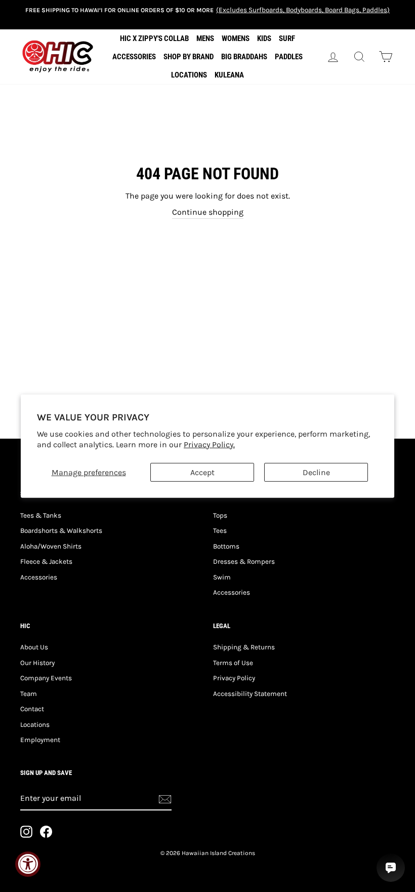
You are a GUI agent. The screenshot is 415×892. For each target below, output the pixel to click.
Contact (32, 709)
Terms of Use (233, 663)
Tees (220, 530)
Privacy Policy (234, 678)
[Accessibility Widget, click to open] (27, 864)
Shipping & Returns (244, 647)
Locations (35, 724)
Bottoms (226, 546)
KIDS (264, 38)
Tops (220, 515)
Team (28, 693)
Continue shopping (207, 212)
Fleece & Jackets (46, 561)
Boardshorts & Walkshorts (61, 530)
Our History (37, 663)
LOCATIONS (189, 75)
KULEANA (229, 75)
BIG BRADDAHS (244, 56)
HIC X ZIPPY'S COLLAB (154, 38)
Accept (202, 472)
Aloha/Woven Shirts (50, 546)
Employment (40, 740)
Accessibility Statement (250, 693)
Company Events (46, 678)
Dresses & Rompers (244, 561)
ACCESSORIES (134, 56)
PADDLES (289, 56)
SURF (287, 38)
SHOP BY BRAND (188, 56)
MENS (205, 38)
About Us (34, 647)
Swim (222, 577)
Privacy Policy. (209, 444)
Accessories (38, 577)
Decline (316, 472)
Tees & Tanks (40, 515)
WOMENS (236, 38)
